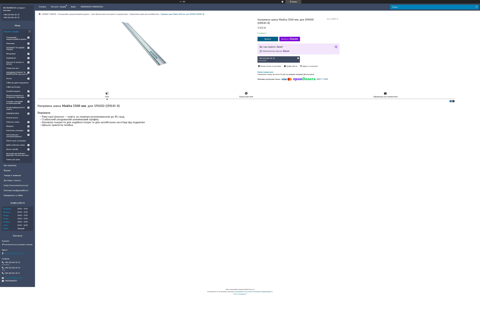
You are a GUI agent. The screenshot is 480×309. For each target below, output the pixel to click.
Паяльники (10, 43)
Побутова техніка (13, 122)
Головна (42, 7)
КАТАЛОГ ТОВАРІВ (49, 14)
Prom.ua (251, 289)
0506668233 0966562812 (92, 7)
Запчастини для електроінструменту (14, 136)
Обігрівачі (9, 126)
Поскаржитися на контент (244, 291)
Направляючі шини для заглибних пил (144, 14)
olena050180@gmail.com (13, 278)
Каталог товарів (58, 7)
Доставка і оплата (12, 180)
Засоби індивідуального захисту (15, 108)
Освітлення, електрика (14, 130)
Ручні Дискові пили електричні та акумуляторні (109, 14)
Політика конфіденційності (16, 190)
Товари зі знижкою (12, 175)
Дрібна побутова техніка (15, 145)
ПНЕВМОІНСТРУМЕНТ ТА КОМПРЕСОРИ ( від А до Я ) (17, 73)
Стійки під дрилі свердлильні (17, 83)
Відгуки (7, 170)
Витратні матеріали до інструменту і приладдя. (15, 96)
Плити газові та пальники (16, 141)
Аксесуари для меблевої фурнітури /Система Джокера (17, 154)
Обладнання (11, 54)
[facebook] (451, 102)
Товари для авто (12, 68)
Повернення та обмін (13, 195)
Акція (73, 7)
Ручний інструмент (13, 91)
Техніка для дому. (13, 159)
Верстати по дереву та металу (15, 63)
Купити (267, 39)
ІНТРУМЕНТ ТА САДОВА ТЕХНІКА (15, 49)
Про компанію (10, 165)
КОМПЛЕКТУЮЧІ (12, 113)
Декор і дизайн (12, 149)
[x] (453, 102)
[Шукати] (476, 7)
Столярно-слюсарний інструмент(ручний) (14, 102)
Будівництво (11, 58)
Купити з (285, 39)
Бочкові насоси (12, 118)
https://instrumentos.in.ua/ (16, 185)
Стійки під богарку (13, 87)
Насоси (9, 78)
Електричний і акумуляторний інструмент (74, 14)
